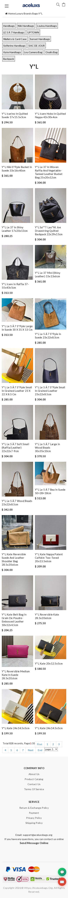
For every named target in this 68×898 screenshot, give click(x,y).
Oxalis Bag (52, 52)
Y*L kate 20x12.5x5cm (49, 663)
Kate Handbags (12, 52)
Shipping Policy (34, 822)
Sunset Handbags (40, 39)
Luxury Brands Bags (27, 13)
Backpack (8, 58)
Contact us (34, 784)
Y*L (41, 13)
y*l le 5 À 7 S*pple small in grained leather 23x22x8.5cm (50, 391)
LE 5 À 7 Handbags (13, 32)
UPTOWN (33, 32)
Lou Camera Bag (33, 52)
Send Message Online (34, 842)
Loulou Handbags (47, 25)
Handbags (9, 25)
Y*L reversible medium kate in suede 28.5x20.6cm (16, 675)
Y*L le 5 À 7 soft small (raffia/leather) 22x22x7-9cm (15, 447)
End (40, 750)
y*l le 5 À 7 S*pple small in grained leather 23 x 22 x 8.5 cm (17, 391)
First (39, 744)
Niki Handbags (26, 25)
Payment (34, 812)
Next (30, 750)
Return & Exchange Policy (34, 807)
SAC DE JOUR (37, 45)
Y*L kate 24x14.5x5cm (15, 728)
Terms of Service (34, 789)
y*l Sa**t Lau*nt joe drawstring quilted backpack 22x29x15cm (49, 231)
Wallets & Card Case (15, 39)
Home (11, 13)
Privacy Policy (34, 817)
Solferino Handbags (14, 45)
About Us (34, 774)
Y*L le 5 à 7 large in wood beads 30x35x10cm (47, 447)
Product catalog (34, 779)
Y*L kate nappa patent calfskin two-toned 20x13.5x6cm (49, 558)
